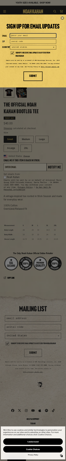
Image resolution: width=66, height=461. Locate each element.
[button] (62, 18)
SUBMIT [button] (33, 76)
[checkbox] (33, 54)
